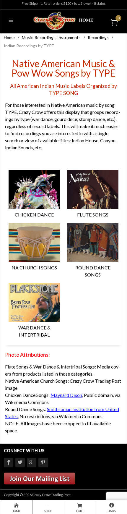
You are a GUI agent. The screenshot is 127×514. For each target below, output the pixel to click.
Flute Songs (92, 214)
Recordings (98, 37)
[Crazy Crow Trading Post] (63, 20)
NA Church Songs (34, 267)
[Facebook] (8, 462)
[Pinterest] (43, 462)
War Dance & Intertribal (34, 331)
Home (9, 37)
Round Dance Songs (92, 271)
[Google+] (31, 462)
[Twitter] (20, 462)
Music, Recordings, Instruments (51, 37)
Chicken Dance (34, 214)
